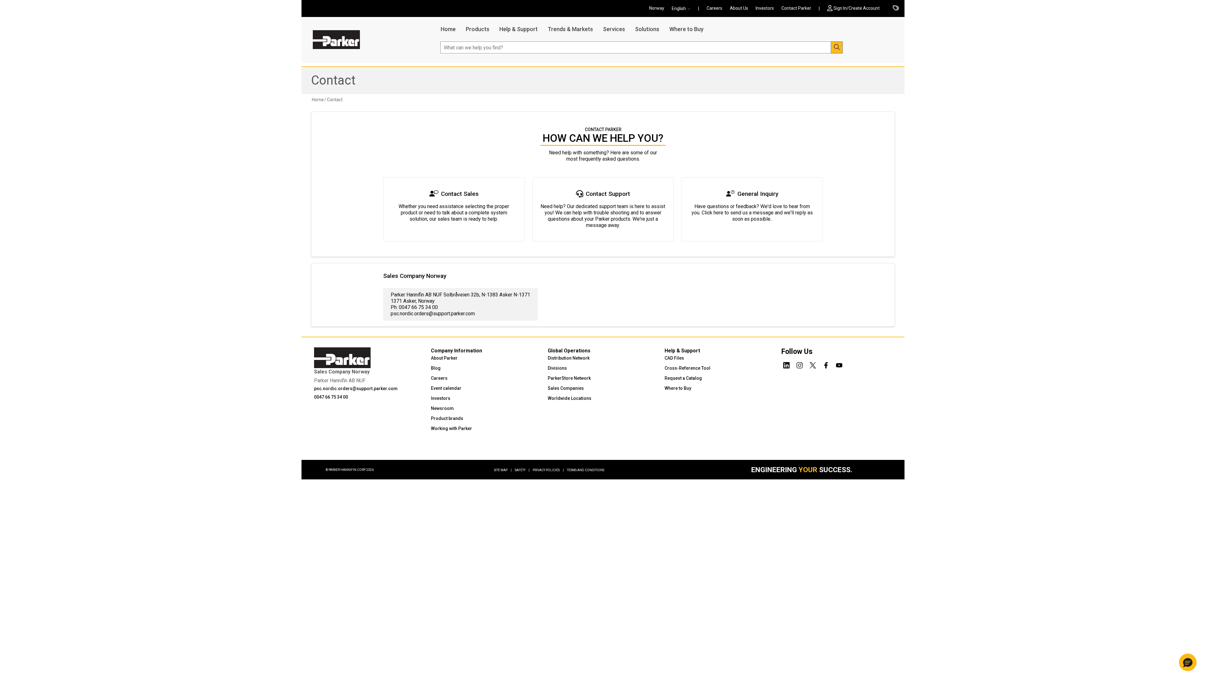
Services (614, 29)
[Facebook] (826, 364)
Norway (656, 8)
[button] (683, 8)
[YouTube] (839, 364)
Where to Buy (686, 29)
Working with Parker (451, 428)
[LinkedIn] (786, 364)
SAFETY (522, 470)
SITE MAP (503, 470)
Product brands (447, 418)
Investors (765, 8)
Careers (714, 8)
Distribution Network (568, 358)
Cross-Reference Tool (687, 368)
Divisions (557, 368)
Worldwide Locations (569, 398)
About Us (739, 8)
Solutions (647, 29)
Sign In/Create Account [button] (857, 8)
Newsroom (442, 408)
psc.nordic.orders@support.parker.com (356, 388)
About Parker (444, 358)
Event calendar (446, 388)
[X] (813, 364)
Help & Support (518, 29)
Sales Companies (566, 388)
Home (448, 29)
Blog (436, 368)
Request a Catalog (683, 378)
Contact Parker (796, 8)
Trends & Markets (570, 29)
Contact (333, 80)
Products (477, 29)
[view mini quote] (896, 9)
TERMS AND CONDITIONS (585, 470)
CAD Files (674, 358)
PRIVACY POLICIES (548, 470)
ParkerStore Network (569, 378)
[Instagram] (800, 364)
